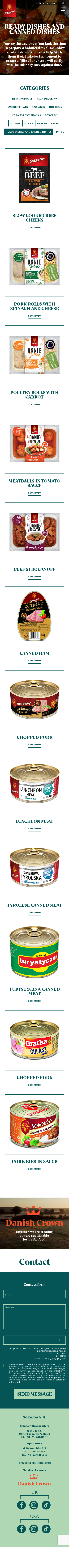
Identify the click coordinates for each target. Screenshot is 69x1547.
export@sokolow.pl (39, 1462)
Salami (15, 123)
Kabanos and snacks (26, 115)
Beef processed (48, 123)
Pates (60, 131)
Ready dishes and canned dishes (29, 131)
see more (34, 188)
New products (22, 98)
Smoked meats (18, 107)
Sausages (38, 107)
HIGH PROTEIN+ (47, 98)
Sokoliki (51, 115)
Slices (28, 123)
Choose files (34, 1340)
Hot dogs (55, 107)
